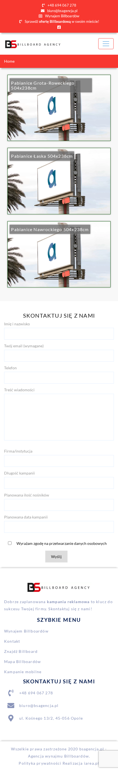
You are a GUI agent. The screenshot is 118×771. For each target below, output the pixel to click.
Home (9, 61)
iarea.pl (91, 763)
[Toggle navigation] (106, 43)
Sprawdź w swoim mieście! (61, 21)
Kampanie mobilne (22, 671)
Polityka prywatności (40, 763)
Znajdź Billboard (21, 651)
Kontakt (12, 641)
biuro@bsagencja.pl (61, 11)
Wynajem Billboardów (61, 16)
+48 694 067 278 (61, 5)
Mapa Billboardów (22, 661)
